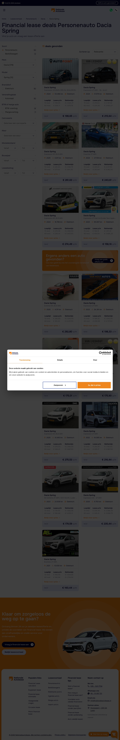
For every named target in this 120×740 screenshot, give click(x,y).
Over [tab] (95, 360)
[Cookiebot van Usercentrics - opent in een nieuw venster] (100, 353)
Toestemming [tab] (24, 360)
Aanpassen (58, 385)
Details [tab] (60, 360)
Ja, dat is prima (94, 385)
